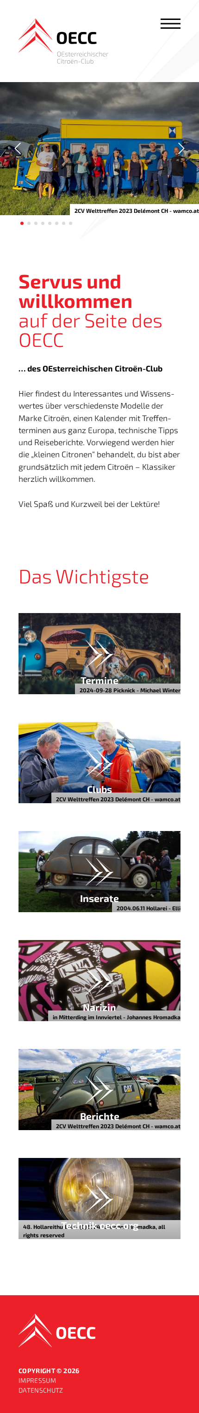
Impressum (37, 1380)
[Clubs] (99, 762)
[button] (170, 24)
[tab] (22, 223)
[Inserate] (99, 871)
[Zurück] (18, 148)
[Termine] (99, 653)
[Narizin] (99, 980)
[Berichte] (99, 1089)
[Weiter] (180, 148)
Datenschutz (41, 1390)
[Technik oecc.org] (99, 1198)
